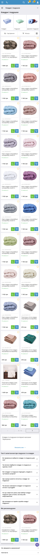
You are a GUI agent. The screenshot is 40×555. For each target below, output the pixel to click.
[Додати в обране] (18, 38)
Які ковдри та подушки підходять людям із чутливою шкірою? (17, 473)
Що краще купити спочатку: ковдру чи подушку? (15, 480)
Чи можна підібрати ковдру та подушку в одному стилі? (16, 466)
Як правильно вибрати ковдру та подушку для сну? (18, 459)
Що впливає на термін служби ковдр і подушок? (15, 502)
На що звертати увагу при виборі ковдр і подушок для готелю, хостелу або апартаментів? (16, 494)
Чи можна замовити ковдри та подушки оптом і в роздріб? (16, 487)
